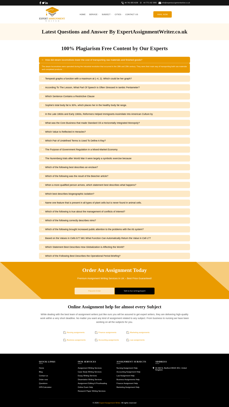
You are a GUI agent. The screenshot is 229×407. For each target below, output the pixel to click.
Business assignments (76, 340)
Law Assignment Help (125, 376)
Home (82, 14)
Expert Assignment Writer (109, 403)
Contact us (131, 14)
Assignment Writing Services (90, 368)
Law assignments (137, 340)
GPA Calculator (45, 387)
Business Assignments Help (128, 379)
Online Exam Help (85, 387)
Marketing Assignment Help (127, 387)
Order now (43, 379)
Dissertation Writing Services (90, 379)
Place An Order (94, 291)
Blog (41, 372)
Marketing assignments (139, 332)
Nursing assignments (76, 332)
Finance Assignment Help (127, 383)
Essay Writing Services (87, 376)
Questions (43, 383)
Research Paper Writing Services (91, 391)
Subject (106, 14)
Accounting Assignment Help (128, 372)
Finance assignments (107, 332)
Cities (118, 14)
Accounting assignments (108, 340)
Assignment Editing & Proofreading (92, 383)
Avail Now (162, 14)
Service (93, 14)
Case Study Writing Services (90, 372)
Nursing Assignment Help (127, 368)
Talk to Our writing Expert (135, 291)
